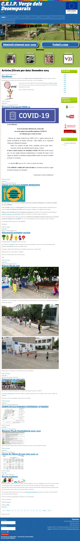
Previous (1, 32)
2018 (65, 84)
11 (12, 510)
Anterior (8, 510)
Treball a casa (60, 44)
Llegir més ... (5, 103)
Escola (8, 101)
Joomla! (49, 529)
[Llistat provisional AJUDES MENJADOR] (13, 201)
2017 (65, 86)
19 (37, 510)
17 (30, 510)
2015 (65, 90)
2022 (65, 76)
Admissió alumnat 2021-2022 (19, 44)
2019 (65, 82)
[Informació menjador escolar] (13, 240)
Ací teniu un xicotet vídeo (7, 393)
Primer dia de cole (11, 266)
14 (21, 510)
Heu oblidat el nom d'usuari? (25, 536)
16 (27, 510)
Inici (4, 510)
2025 (65, 74)
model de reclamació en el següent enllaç (11, 214)
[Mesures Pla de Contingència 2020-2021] (13, 444)
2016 (65, 88)
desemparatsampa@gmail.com (32, 492)
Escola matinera (10, 476)
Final (49, 510)
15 (24, 510)
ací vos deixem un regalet (51, 83)
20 (40, 510)
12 (15, 510)
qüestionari (12, 244)
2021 (65, 78)
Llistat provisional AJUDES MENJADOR (21, 185)
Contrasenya (4, 526)
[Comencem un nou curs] (13, 389)
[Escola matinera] (13, 482)
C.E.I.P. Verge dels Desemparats (21, 6)
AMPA (8, 504)
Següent (44, 510)
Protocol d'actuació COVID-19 (16, 107)
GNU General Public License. (73, 529)
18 (33, 510)
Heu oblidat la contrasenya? (9, 536)
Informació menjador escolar (16, 232)
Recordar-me (4, 532)
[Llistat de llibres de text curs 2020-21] (13, 469)
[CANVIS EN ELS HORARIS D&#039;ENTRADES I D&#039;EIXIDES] (13, 423)
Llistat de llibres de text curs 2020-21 (20, 454)
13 (18, 510)
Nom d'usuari (4, 520)
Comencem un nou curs (13, 379)
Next (78, 32)
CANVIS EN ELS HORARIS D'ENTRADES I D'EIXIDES (25, 406)
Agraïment (7, 76)
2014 (65, 92)
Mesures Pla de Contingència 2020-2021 (21, 431)
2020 (65, 80)
